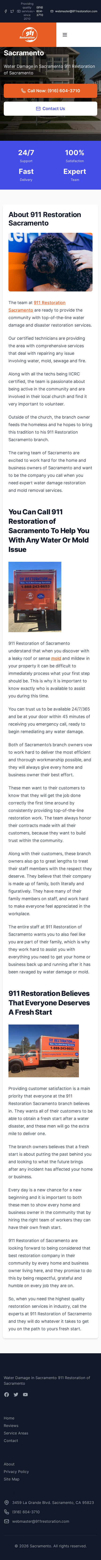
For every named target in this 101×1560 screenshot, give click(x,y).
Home (9, 1418)
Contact (11, 1440)
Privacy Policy (16, 1471)
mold (56, 658)
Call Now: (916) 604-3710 (53, 90)
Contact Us (54, 108)
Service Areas (16, 1433)
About (9, 1464)
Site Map (11, 1479)
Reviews (11, 1425)
